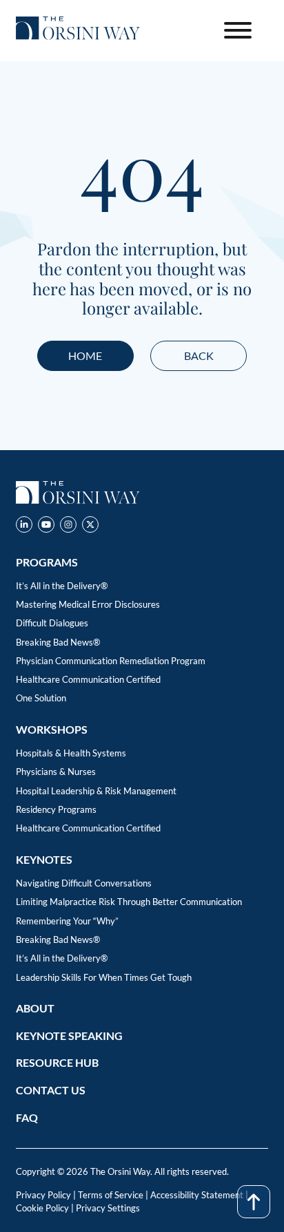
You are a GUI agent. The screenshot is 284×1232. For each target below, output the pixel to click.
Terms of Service (110, 1194)
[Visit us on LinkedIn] (24, 526)
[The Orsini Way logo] (78, 30)
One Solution (41, 697)
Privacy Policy (43, 1194)
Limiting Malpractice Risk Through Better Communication (129, 901)
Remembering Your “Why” (67, 920)
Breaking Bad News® (58, 642)
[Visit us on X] (90, 526)
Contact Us (50, 1089)
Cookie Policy (42, 1207)
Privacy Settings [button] (108, 1207)
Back (199, 355)
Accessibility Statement (196, 1194)
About (35, 1008)
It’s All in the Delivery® (62, 585)
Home (85, 355)
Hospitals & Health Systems (71, 752)
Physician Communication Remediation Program (110, 660)
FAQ (27, 1117)
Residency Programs (56, 809)
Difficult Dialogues (52, 622)
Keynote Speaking (69, 1035)
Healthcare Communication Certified (88, 679)
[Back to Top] (253, 1201)
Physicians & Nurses (56, 771)
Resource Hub (57, 1062)
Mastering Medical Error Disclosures (88, 604)
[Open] (238, 30)
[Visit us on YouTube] (46, 526)
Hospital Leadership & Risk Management (96, 790)
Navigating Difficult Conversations (84, 883)
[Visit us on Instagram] (68, 526)
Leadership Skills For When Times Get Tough (104, 977)
